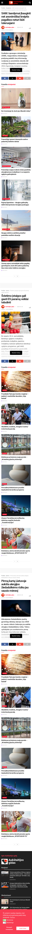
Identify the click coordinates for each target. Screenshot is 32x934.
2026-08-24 (4, 237)
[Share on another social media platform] (27, 78)
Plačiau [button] (12, 917)
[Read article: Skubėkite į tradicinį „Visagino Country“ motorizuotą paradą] (16, 414)
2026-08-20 (4, 492)
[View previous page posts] (14, 276)
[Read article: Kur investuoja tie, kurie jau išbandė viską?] (16, 98)
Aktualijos (6, 107)
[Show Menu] (2, 2)
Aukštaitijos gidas (9, 27)
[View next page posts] (17, 276)
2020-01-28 (20, 595)
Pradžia (3, 8)
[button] (4, 920)
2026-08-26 (13, 879)
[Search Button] (30, 2)
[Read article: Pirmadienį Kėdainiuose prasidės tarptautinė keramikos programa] (16, 475)
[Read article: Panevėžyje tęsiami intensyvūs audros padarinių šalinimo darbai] (16, 126)
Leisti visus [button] (22, 928)
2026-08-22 (4, 400)
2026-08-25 (4, 113)
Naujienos (8, 8)
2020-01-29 (20, 27)
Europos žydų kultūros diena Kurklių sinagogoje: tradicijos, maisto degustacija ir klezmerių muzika (20, 885)
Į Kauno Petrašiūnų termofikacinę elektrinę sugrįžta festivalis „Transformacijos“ (12, 520)
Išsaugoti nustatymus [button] (9, 928)
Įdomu (7, 290)
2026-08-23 (4, 270)
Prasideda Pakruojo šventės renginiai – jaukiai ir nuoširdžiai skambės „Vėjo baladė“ (14, 396)
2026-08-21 (4, 431)
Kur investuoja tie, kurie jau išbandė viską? (15, 111)
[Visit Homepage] (16, 2)
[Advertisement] (16, 285)
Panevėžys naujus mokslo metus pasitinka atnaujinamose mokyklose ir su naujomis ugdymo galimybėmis (16, 172)
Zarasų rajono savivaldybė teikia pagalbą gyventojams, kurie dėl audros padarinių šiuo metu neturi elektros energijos (15, 266)
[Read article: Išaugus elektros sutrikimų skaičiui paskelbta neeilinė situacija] (16, 220)
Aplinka (5, 135)
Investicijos (6, 166)
